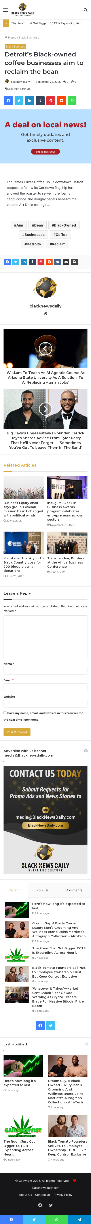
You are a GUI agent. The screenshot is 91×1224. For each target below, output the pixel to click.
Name (9, 664)
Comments (73, 890)
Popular (42, 890)
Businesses (35, 234)
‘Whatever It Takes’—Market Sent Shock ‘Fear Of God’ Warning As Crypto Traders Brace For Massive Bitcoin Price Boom (58, 997)
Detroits (34, 244)
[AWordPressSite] (23, 9)
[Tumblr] (32, 262)
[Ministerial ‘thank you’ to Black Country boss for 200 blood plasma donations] (24, 543)
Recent (14, 890)
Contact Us (43, 1194)
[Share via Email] (66, 262)
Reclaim (59, 244)
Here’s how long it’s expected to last (20, 1083)
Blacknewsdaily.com (45, 1187)
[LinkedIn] (24, 262)
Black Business (29, 37)
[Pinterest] (41, 262)
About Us (25, 1194)
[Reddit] (49, 262)
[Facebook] (7, 262)
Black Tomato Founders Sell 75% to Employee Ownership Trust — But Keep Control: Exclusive (59, 972)
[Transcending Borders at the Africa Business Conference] (67, 543)
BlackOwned (65, 225)
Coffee (62, 234)
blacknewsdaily (20, 81)
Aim (19, 225)
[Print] (74, 262)
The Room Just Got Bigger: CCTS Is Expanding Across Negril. (58, 950)
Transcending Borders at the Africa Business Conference (65, 562)
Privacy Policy (63, 1194)
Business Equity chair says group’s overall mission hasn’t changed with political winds (23, 509)
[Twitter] (15, 262)
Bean (38, 225)
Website (9, 696)
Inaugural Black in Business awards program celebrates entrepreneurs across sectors (65, 511)
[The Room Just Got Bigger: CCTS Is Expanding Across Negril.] (17, 954)
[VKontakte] (57, 262)
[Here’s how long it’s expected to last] (17, 910)
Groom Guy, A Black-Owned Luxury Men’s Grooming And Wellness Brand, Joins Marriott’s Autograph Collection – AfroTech (59, 929)
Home (11, 37)
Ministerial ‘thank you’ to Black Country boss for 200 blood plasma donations (24, 564)
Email (9, 680)
